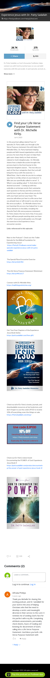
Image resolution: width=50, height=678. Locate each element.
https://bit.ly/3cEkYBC (15, 262)
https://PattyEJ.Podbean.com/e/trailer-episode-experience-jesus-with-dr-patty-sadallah (22, 247)
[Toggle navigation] (47, 3)
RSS (36, 56)
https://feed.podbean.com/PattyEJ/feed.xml (21, 18)
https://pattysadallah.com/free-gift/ (20, 335)
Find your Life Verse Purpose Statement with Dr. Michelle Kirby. (27, 128)
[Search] (42, 3)
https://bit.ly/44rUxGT (15, 273)
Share (15, 56)
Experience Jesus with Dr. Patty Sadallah (24, 14)
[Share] (29, 556)
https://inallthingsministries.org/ (19, 285)
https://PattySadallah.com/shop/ (19, 415)
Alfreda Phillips (19, 593)
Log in (33, 584)
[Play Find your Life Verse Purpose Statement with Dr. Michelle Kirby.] (9, 124)
